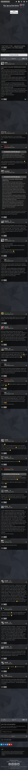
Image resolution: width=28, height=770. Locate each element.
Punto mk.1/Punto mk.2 (20, 50)
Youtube (18, 764)
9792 (12, 146)
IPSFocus (16, 760)
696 (10, 540)
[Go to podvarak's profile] (2, 313)
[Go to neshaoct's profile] (2, 146)
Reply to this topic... (8, 731)
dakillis (4, 50)
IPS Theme (12, 760)
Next (23, 58)
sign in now (3, 727)
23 (8, 131)
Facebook (9, 764)
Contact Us (19, 761)
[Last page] (26, 58)
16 (8, 259)
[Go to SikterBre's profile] (2, 327)
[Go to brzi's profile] (2, 132)
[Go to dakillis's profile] (2, 63)
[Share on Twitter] (1, 744)
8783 (10, 608)
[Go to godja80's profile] (2, 491)
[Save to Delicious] (7, 744)
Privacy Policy (13, 761)
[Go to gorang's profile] (2, 507)
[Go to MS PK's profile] (2, 608)
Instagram (15, 764)
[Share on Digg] (5, 744)
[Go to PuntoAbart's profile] (2, 171)
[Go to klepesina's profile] (2, 221)
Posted (9, 63)
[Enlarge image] (24, 161)
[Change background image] (24, 1)
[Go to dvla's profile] (2, 260)
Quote (5, 99)
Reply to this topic (14, 55)
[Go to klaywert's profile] (2, 457)
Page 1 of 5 (14, 58)
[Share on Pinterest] (11, 744)
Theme (8, 761)
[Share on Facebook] (3, 744)
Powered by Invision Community (14, 768)
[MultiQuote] (2, 99)
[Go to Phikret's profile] (2, 349)
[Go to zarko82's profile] (2, 581)
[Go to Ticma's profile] (2, 541)
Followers (13, 736)
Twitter (12, 764)
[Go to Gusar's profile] (2, 676)
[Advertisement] (14, 29)
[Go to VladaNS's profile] (2, 440)
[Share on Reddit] (9, 744)
